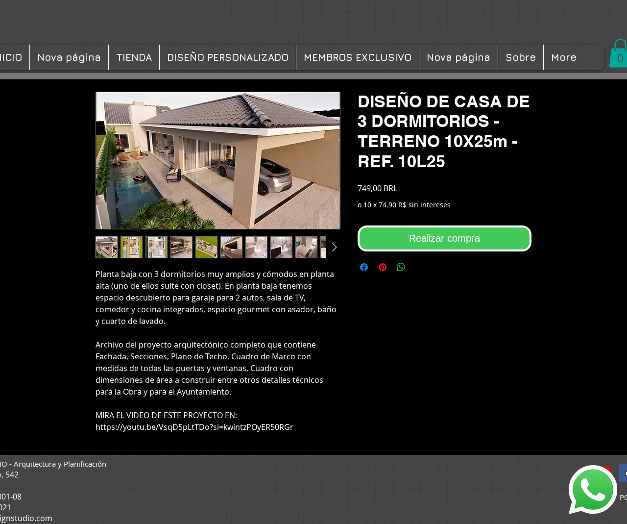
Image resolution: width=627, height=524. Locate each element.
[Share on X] (420, 267)
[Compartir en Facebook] (364, 267)
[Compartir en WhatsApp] (401, 267)
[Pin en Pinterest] (382, 267)
